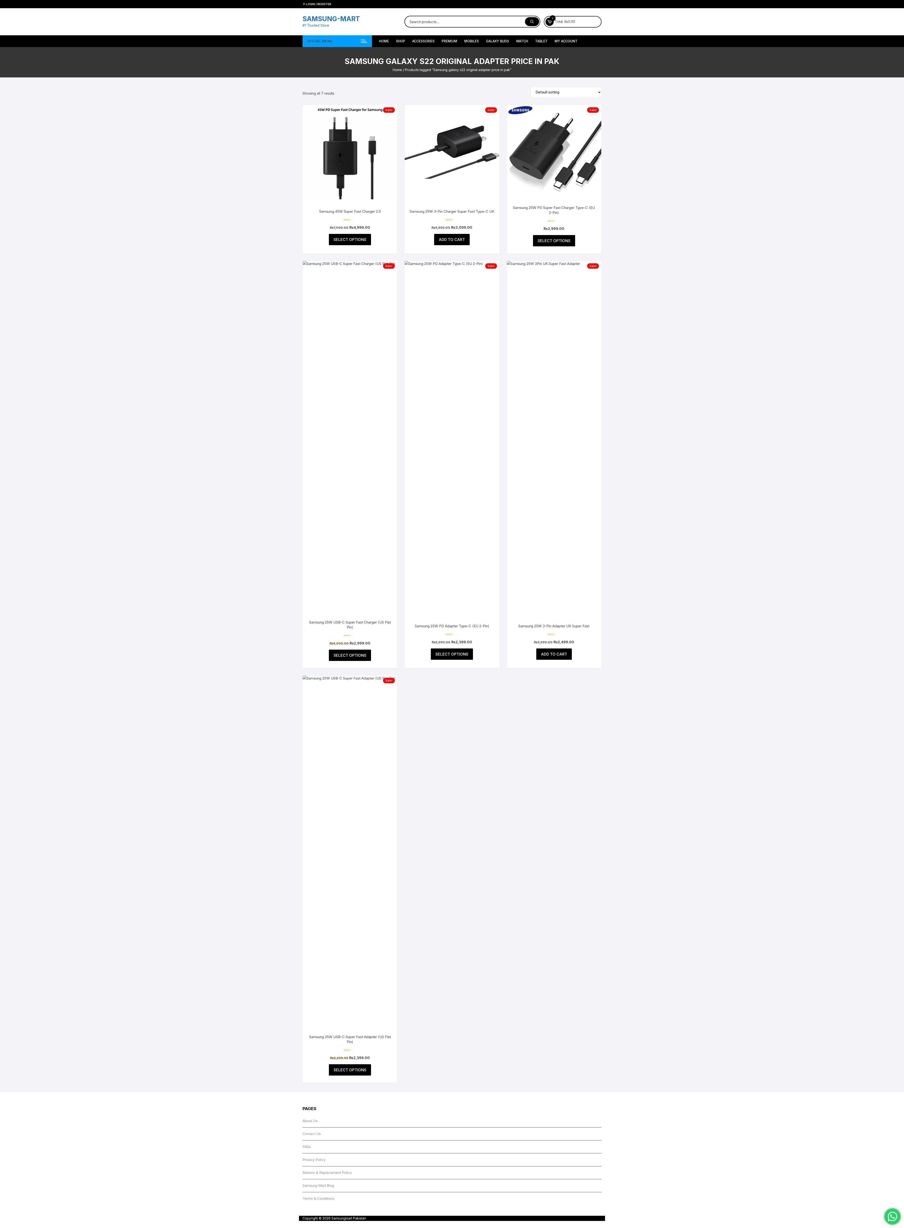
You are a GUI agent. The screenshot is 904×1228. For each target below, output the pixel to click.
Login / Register (318, 4)
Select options (350, 239)
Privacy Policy (314, 1159)
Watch (522, 41)
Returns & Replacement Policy (327, 1172)
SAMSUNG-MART (331, 19)
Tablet (541, 41)
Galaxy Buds (497, 41)
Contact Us (312, 1134)
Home (397, 70)
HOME (384, 41)
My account (566, 41)
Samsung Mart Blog (318, 1185)
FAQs (307, 1146)
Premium (449, 41)
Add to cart (452, 239)
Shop (400, 41)
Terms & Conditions (318, 1198)
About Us (310, 1121)
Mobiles (471, 41)
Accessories (423, 41)
